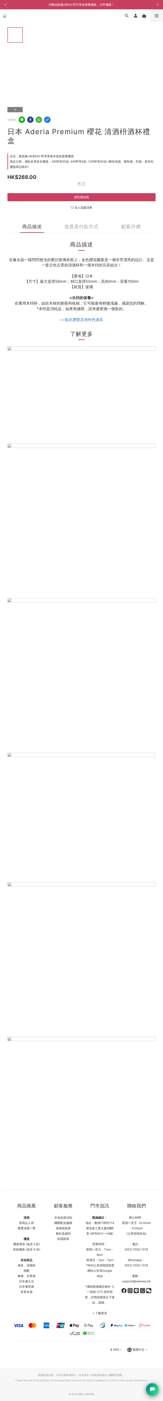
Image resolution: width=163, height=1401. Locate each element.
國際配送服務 (63, 1223)
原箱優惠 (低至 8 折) (26, 1249)
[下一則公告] (158, 5)
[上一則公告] (5, 5)
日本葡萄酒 (26, 1286)
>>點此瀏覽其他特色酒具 (81, 319)
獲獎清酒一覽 (26, 1228)
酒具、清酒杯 (26, 1265)
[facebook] (30, 120)
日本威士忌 (26, 1281)
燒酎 (27, 1270)
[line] (22, 120)
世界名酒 (26, 1292)
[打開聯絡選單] (152, 1389)
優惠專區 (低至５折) (26, 1244)
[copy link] (47, 120)
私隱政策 (63, 1239)
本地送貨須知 (63, 1217)
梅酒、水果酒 (26, 1276)
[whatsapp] (39, 120)
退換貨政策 (63, 1228)
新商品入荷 (26, 1223)
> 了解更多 (100, 1313)
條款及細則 (63, 1233)
